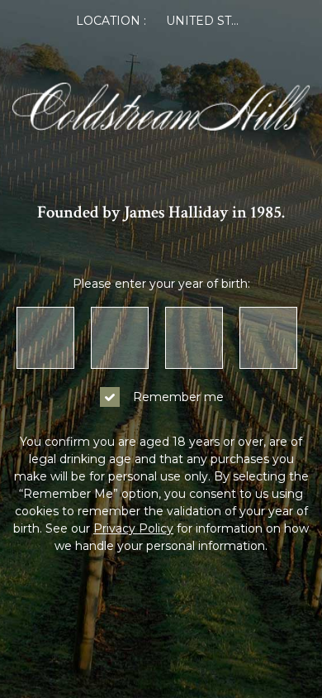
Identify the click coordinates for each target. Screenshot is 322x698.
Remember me (178, 397)
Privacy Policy (133, 528)
